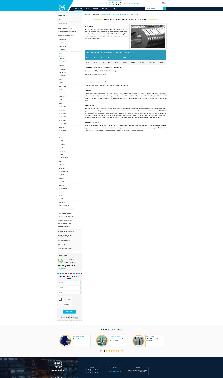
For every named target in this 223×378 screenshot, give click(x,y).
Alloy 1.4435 (62, 120)
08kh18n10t (62, 76)
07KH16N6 (61, 65)
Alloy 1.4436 (62, 123)
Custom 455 (62, 151)
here (76, 317)
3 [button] (109, 351)
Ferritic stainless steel (65, 213)
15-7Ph (61, 140)
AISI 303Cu (61, 168)
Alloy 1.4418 (62, 106)
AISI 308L (61, 89)
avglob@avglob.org (133, 3)
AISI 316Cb (61, 175)
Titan (59, 19)
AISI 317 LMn (62, 130)
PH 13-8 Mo (62, 144)
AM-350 (61, 195)
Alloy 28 (61, 181)
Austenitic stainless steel (66, 35)
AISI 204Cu (61, 178)
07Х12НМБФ (150, 336)
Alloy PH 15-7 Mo (63, 171)
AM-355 (61, 199)
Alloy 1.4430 (62, 113)
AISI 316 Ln (62, 110)
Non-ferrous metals (64, 240)
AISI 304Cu (61, 164)
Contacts (115, 8)
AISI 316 (61, 103)
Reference (105, 8)
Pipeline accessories (64, 227)
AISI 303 (61, 82)
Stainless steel (62, 23)
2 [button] (107, 351)
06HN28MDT (62, 49)
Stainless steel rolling (65, 28)
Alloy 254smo (63, 188)
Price (87, 8)
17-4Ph (61, 147)
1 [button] (104, 351)
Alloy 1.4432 (62, 117)
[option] (75, 341)
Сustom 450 (62, 202)
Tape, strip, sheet (115, 336)
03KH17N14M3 (62, 39)
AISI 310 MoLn (62, 134)
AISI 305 (61, 79)
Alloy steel (61, 244)
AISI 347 (61, 161)
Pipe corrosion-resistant (66, 209)
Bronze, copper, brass (65, 236)
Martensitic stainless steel (66, 216)
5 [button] (114, 351)
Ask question (62, 268)
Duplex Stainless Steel (65, 220)
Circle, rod (62, 56)
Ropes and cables (78, 336)
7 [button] (118, 351)
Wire (60, 53)
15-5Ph (61, 154)
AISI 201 (61, 100)
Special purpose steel (64, 223)
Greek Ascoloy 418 (64, 205)
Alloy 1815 (62, 93)
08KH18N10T (62, 69)
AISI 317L (61, 127)
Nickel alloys (62, 15)
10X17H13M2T (62, 72)
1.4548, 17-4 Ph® (63, 158)
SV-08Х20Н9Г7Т (63, 96)
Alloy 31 (61, 185)
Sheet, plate (63, 61)
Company (95, 8)
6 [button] (116, 351)
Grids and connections (65, 249)
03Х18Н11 (61, 43)
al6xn (60, 137)
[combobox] (101, 3)
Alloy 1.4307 (62, 86)
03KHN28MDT (62, 46)
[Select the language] (164, 3)
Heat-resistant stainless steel (67, 32)
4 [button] (111, 351)
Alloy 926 (61, 192)
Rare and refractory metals (66, 231)
